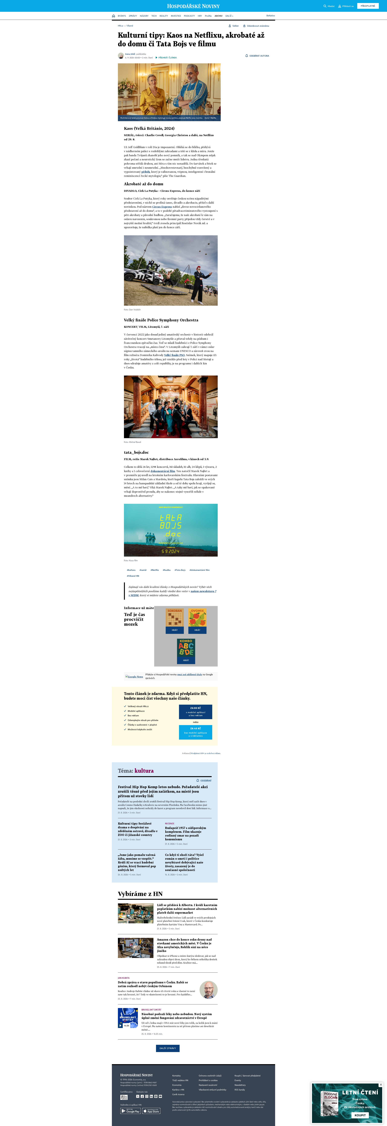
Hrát (175, 630)
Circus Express (162, 206)
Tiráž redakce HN (180, 1080)
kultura (144, 771)
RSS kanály (240, 1090)
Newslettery (240, 1085)
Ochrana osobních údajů (210, 1076)
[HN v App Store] (151, 1111)
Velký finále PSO (174, 355)
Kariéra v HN (178, 1090)
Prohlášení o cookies (208, 1080)
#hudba (167, 570)
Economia (176, 1085)
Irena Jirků (130, 54)
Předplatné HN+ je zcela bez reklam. (206, 753)
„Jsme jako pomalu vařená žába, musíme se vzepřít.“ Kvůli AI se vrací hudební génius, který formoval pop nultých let (137, 862)
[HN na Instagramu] (146, 1096)
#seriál (143, 570)
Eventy (238, 1080)
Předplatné (368, 6)
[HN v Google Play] (130, 1111)
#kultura (131, 570)
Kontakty (176, 1076)
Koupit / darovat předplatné (247, 1076)
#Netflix (155, 570)
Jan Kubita (124, 978)
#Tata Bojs (180, 570)
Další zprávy (168, 1048)
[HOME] (113, 16)
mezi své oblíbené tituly (189, 674)
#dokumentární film (200, 570)
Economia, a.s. (139, 1080)
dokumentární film (163, 471)
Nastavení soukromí (208, 1085)
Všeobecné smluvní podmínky (212, 1090)
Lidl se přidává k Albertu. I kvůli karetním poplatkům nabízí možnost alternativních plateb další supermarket (187, 909)
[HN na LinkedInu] (151, 1096)
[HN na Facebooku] (142, 1096)
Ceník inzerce (178, 1094)
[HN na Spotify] (155, 1096)
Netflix (213, 118)
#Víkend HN (133, 576)
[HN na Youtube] (160, 1096)
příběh (145, 171)
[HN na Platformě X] (137, 1096)
